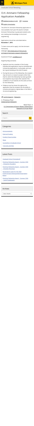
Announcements (7, 131)
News (4, 140)
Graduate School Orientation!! (11, 159)
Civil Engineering (8, 97)
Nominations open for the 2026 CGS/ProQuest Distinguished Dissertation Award (15, 173)
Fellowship (17, 97)
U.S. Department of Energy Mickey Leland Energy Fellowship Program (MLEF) (18, 107)
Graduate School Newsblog (10, 8)
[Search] (30, 118)
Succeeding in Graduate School (12, 143)
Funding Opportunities (9, 24)
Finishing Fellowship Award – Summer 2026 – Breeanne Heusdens (15, 163)
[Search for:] (16, 118)
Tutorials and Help (8, 146)
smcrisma (25, 21)
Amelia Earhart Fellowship (9, 102)
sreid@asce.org (17, 57)
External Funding (8, 134)
